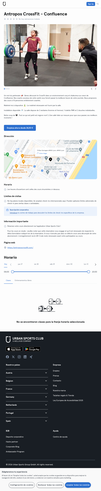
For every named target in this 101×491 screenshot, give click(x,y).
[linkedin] (25, 356)
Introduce (13, 213)
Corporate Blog (12, 446)
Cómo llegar (43, 153)
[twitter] (13, 356)
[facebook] (7, 356)
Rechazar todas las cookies (50, 485)
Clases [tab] (8, 280)
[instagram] (19, 356)
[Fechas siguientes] (95, 264)
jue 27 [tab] (20, 264)
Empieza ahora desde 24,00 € (20, 128)
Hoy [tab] (5, 264)
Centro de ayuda (60, 436)
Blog (55, 385)
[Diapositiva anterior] (91, 88)
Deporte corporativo (15, 436)
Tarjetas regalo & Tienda (63, 395)
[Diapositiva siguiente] (95, 88)
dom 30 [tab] (69, 264)
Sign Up (91, 4)
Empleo (56, 370)
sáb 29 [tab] (52, 264)
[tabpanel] (50, 305)
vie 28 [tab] (36, 264)
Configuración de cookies (21, 485)
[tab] (4, 88)
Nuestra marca (59, 390)
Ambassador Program (15, 451)
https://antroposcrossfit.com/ (20, 247)
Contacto (57, 380)
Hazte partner (12, 441)
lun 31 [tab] (86, 264)
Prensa (56, 375)
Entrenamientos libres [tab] (23, 280)
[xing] (31, 356)
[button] (27, 372)
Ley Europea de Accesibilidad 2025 (68, 400)
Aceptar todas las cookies (78, 485)
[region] (50, 479)
